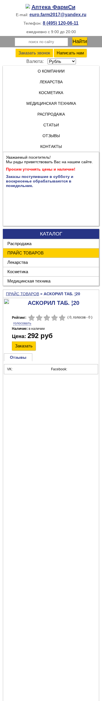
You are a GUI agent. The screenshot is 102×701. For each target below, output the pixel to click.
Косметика (17, 271)
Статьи (51, 125)
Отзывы (51, 135)
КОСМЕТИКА (51, 92)
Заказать (24, 345)
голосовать (22, 323)
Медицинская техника (28, 281)
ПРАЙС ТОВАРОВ (25, 252)
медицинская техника (51, 103)
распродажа (51, 114)
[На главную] (51, 7)
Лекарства (51, 82)
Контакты (51, 146)
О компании (51, 71)
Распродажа (19, 243)
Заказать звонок (34, 52)
